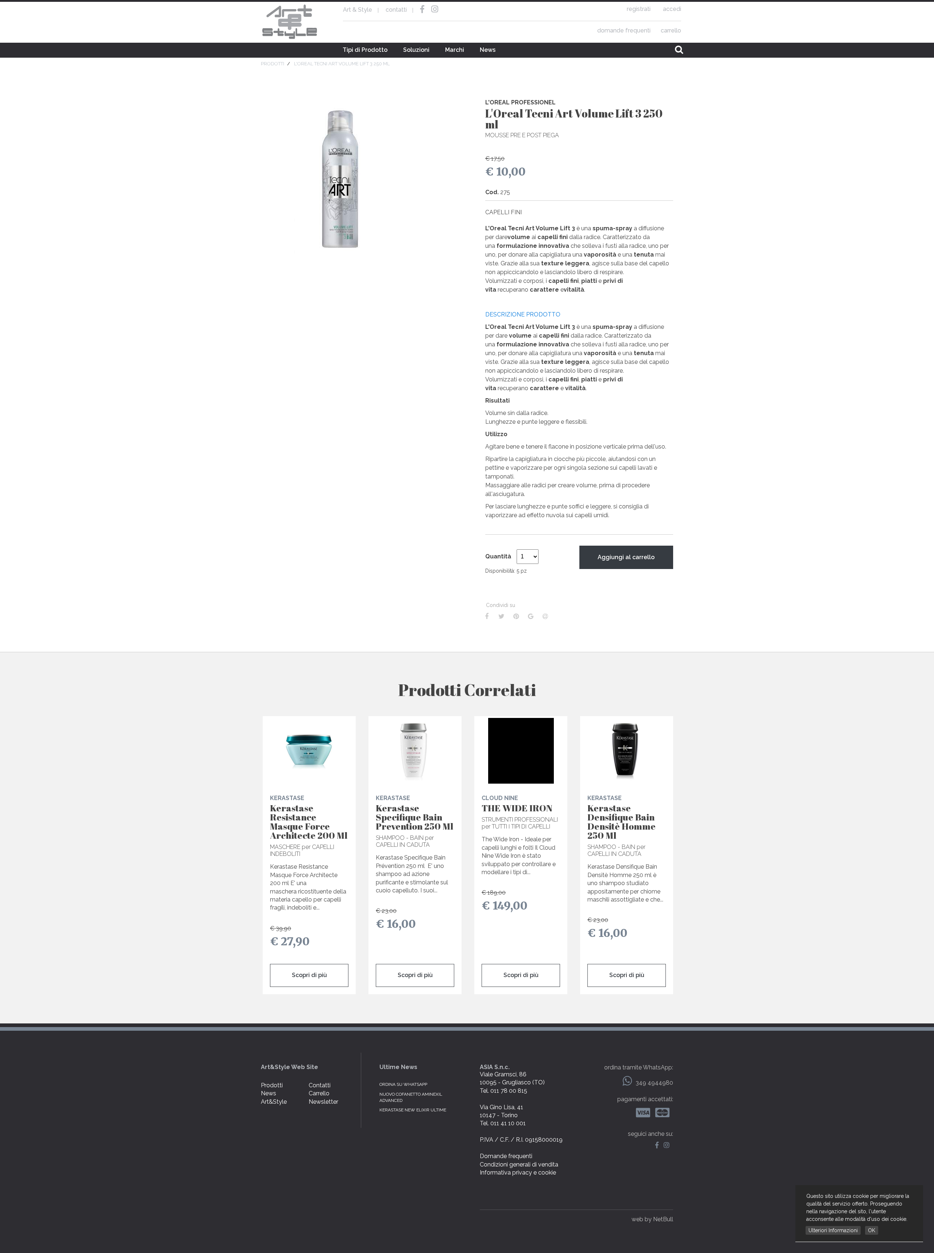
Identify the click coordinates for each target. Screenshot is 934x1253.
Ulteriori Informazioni (833, 1230)
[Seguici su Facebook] (658, 1145)
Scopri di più (309, 975)
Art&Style (274, 1101)
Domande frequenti (506, 1156)
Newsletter (323, 1101)
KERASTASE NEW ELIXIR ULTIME (412, 1109)
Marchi (454, 49)
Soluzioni (416, 49)
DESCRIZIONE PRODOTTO (522, 314)
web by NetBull (652, 1219)
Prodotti (272, 1085)
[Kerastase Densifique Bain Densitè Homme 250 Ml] (626, 751)
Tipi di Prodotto (365, 49)
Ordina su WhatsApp (403, 1084)
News (487, 49)
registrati (639, 8)
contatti (396, 9)
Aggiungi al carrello (626, 557)
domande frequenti (624, 30)
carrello (671, 30)
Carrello (319, 1093)
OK (871, 1230)
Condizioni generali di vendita (519, 1164)
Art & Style (290, 22)
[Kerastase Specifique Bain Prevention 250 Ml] (415, 751)
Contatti (320, 1085)
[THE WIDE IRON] (520, 751)
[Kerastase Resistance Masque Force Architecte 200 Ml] (309, 751)
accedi (672, 8)
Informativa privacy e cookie (518, 1172)
